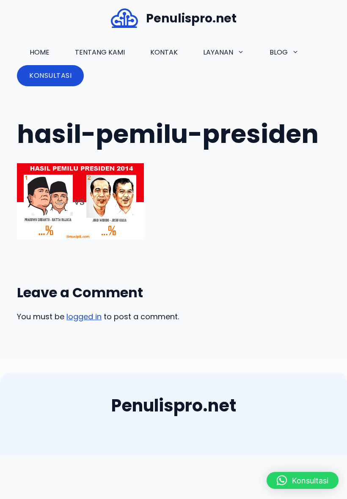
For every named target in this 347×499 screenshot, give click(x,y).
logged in (84, 316)
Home (40, 52)
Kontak (164, 52)
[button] (303, 480)
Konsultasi (50, 75)
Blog (279, 52)
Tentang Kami (100, 52)
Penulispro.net (191, 18)
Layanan (218, 52)
